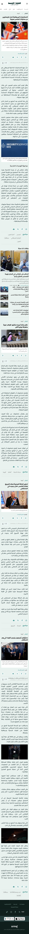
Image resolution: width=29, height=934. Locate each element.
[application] (14, 750)
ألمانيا (9, 471)
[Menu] (27, 3)
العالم (14, 8)
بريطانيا (7, 237)
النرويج (13, 624)
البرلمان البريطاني (16, 237)
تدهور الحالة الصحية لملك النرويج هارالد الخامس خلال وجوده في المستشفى (16, 485)
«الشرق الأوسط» (21, 52)
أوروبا (18, 12)
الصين (19, 240)
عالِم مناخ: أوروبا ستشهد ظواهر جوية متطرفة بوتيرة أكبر (15, 324)
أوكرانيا (19, 894)
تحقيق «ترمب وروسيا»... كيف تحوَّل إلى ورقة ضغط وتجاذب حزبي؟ (20, 287)
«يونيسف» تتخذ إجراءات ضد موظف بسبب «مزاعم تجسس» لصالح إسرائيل (20, 311)
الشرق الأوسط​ (20, 8)
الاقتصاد (5, 8)
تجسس (19, 233)
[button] (14, 750)
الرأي (10, 8)
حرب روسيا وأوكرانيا (15, 891)
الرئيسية (26, 8)
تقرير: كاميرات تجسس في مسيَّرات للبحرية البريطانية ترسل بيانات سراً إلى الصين (19, 303)
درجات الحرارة (17, 471)
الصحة (19, 624)
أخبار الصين (11, 233)
